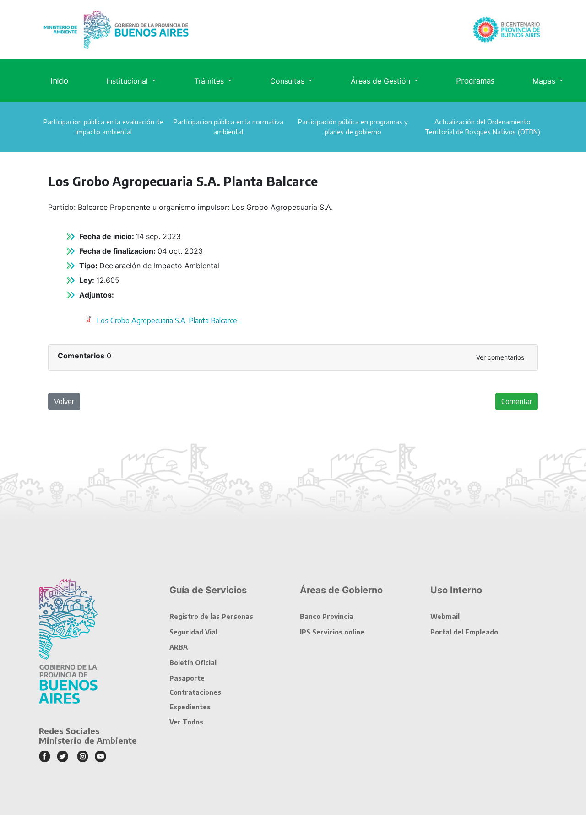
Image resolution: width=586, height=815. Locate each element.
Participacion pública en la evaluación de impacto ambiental (103, 126)
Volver (64, 401)
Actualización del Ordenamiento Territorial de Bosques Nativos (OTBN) (482, 126)
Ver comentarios (500, 357)
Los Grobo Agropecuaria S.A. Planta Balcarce (167, 320)
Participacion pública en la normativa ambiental (228, 126)
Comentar (516, 401)
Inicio (59, 80)
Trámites (210, 80)
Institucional (128, 80)
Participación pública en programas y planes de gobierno (353, 126)
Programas (475, 80)
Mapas (545, 80)
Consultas (288, 80)
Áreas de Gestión (381, 80)
